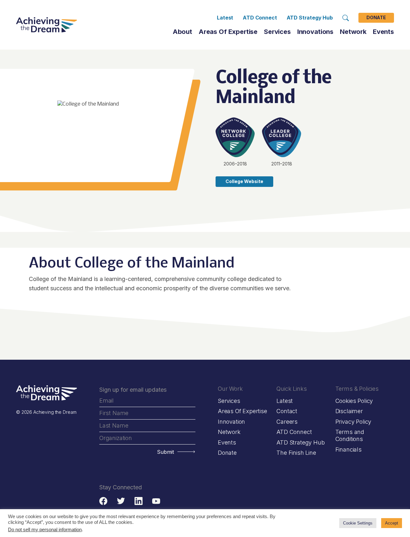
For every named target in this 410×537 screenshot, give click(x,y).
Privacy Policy (353, 421)
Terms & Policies (357, 388)
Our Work (230, 388)
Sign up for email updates (133, 389)
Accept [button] (391, 523)
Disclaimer (349, 411)
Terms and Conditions (349, 435)
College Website (244, 181)
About (182, 32)
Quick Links (291, 388)
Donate (376, 17)
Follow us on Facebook (103, 501)
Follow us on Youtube (156, 501)
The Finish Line (296, 452)
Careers (287, 421)
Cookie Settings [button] (358, 523)
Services (277, 32)
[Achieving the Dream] (46, 25)
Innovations (315, 32)
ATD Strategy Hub (310, 17)
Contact (286, 411)
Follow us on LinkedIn (139, 501)
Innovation (231, 421)
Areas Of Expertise (228, 32)
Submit (165, 452)
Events (383, 32)
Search (345, 18)
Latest (225, 17)
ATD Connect (260, 17)
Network (229, 432)
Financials (348, 449)
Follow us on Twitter (121, 501)
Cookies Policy (354, 400)
